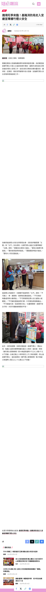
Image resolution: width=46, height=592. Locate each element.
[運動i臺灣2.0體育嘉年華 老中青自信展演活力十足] (8, 581)
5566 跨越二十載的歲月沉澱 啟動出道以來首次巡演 (20, 551)
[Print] (17, 24)
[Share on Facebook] (7, 24)
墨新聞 (4, 58)
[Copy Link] (13, 24)
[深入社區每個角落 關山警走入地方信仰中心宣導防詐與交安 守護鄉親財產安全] (8, 562)
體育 (17, 583)
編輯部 (9, 31)
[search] (33, 4)
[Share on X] (10, 24)
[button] (39, 4)
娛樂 (4, 554)
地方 (4, 10)
